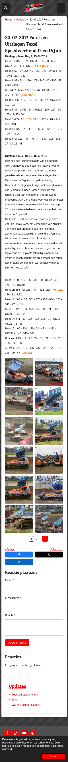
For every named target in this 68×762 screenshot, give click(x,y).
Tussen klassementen (25, 694)
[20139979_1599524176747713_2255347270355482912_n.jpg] (19, 519)
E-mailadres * (13, 597)
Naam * (9, 580)
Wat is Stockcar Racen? (26, 704)
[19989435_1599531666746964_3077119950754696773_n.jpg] (49, 401)
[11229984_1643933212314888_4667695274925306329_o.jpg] (19, 401)
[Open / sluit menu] (61, 8)
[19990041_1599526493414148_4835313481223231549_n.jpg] (19, 430)
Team (15, 699)
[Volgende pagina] (45, 539)
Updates (21, 19)
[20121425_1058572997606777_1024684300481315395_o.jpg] (49, 489)
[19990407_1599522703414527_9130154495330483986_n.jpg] (49, 430)
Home (8, 19)
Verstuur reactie (17, 642)
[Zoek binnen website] (6, 8)
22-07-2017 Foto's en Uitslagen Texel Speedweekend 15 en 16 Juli (44, 24)
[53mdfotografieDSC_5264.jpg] (19, 372)
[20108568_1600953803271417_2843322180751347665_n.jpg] (19, 489)
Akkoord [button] (53, 756)
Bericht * (10, 615)
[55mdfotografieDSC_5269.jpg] (49, 372)
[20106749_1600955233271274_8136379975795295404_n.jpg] (49, 460)
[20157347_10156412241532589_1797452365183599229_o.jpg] (49, 519)
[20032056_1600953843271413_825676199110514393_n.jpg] (19, 460)
